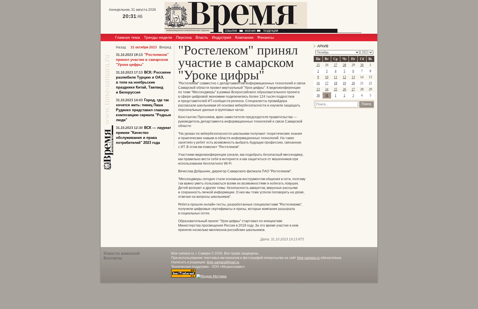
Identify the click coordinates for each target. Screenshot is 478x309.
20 (353, 83)
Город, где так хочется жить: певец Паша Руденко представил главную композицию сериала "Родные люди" (143, 110)
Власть (202, 37)
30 (361, 65)
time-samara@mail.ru (223, 262)
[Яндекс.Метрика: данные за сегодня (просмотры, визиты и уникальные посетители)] (211, 276)
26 (344, 89)
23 (318, 89)
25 (318, 65)
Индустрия (221, 37)
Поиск (366, 104)
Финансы (265, 37)
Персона (184, 37)
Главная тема (127, 37)
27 (335, 65)
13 (353, 77)
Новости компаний (121, 253)
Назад (121, 47)
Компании (244, 37)
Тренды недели (158, 37)
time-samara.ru (308, 258)
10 (326, 77)
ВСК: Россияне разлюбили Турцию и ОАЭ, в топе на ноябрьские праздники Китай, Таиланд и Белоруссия (143, 82)
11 (335, 77)
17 (326, 83)
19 (344, 83)
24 (326, 89)
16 (318, 83)
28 (344, 65)
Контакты (112, 258)
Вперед (165, 47)
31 (326, 95)
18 (335, 83)
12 (344, 77)
